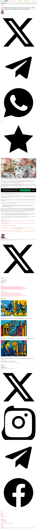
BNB (1, 282)
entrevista (7, 213)
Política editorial (2, 519)
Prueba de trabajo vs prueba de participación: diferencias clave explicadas (9, 296)
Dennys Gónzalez (3, 13)
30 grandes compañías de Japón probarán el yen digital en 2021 (8, 225)
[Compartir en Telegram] (18, 84)
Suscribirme (2, 365)
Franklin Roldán (31, 527)
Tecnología (26, 3)
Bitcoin (13, 3)
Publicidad (2, 525)
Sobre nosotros (2, 524)
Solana (1, 281)
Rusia (1, 233)
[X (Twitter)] (18, 404)
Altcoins (16, 3)
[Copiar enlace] (1, 121)
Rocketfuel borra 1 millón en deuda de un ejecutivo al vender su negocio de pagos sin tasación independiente (13, 295)
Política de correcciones (3, 520)
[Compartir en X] (18, 49)
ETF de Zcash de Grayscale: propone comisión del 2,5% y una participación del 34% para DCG (12, 293)
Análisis (19, 3)
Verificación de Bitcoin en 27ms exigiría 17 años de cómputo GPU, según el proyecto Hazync (11, 294)
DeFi (32, 3)
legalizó (3, 197)
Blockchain (22, 3)
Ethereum (2, 280)
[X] (18, 276)
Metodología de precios (3, 521)
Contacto (2, 526)
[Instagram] (18, 439)
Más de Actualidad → (3, 299)
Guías (35, 3)
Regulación (29, 3)
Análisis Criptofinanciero (3, 516)
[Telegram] (18, 474)
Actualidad (9, 3)
